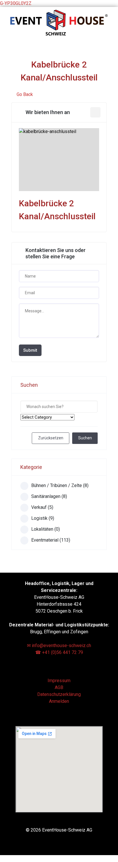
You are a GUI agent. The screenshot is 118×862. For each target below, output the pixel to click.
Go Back (25, 94)
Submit (30, 350)
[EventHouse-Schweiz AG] (59, 34)
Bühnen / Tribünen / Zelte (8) (59, 485)
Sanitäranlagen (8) (49, 496)
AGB (59, 687)
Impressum (59, 680)
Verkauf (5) (42, 507)
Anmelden (59, 701)
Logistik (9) (42, 518)
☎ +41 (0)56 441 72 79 (59, 652)
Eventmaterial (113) (50, 540)
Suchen (85, 438)
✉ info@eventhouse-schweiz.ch (59, 645)
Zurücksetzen (50, 438)
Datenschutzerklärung (59, 694)
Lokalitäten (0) (45, 529)
